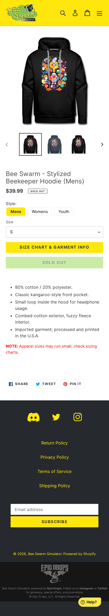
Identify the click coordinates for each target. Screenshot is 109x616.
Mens (16, 211)
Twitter (102, 588)
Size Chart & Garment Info (54, 247)
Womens (40, 211)
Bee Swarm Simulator (45, 554)
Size (9, 222)
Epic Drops (54, 588)
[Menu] (99, 13)
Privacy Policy (54, 457)
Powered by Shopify (79, 554)
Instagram (86, 588)
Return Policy (54, 443)
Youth (63, 211)
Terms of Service (54, 471)
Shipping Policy (54, 485)
